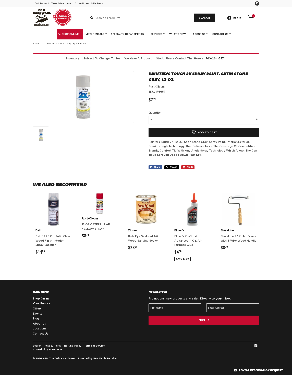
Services (157, 34)
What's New (178, 34)
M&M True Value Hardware (59, 358)
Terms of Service (94, 346)
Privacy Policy (52, 346)
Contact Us (220, 34)
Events (37, 313)
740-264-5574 (215, 58)
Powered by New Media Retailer (97, 358)
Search (207, 18)
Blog (36, 318)
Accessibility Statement (47, 349)
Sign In (237, 18)
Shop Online (70, 34)
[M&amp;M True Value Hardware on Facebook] (256, 346)
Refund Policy (72, 346)
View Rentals (95, 34)
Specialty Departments (127, 34)
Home (36, 43)
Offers (37, 308)
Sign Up (204, 320)
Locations (39, 328)
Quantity (155, 112)
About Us (199, 34)
